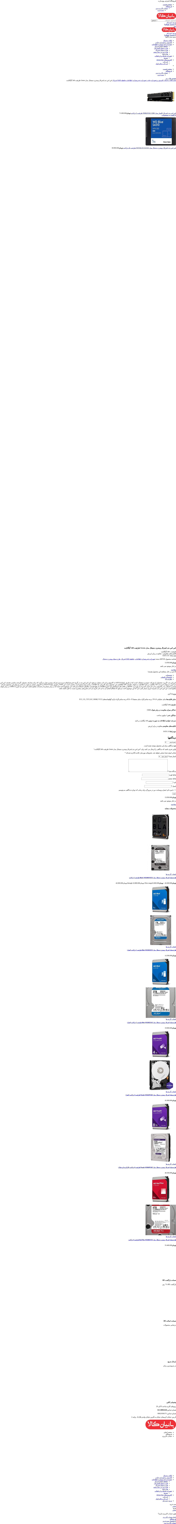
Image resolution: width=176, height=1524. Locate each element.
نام (174, 782)
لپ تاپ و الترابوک (162, 64)
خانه (174, 80)
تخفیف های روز (171, 78)
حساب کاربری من (162, 8)
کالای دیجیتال (168, 80)
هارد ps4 (165, 54)
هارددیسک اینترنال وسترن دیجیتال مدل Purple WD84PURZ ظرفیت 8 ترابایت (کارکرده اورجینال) (147, 1167)
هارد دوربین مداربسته (160, 52)
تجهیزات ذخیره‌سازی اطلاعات (136, 80)
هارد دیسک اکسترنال (161, 48)
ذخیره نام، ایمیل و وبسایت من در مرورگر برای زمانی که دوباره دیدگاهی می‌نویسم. (146, 790)
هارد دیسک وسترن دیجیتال (111, 659)
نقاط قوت (172, 775)
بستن (174, 1506)
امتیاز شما (172, 756)
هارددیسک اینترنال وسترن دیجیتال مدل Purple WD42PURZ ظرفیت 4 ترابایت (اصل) (151, 1095)
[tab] (86, 675)
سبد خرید (161, 10)
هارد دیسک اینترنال (161, 50)
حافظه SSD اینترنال (161, 46)
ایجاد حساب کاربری (169, 1517)
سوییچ (166, 58)
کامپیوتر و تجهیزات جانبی (154, 80)
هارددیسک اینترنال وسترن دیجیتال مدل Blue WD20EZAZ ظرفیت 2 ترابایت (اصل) (151, 1022)
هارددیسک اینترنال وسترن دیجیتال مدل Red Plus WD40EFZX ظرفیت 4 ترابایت (152, 1240)
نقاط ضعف (172, 779)
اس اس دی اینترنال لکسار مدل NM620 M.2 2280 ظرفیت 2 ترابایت (153, 113)
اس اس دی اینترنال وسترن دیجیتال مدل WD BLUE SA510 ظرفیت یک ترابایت (149, 148)
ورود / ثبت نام (167, 1501)
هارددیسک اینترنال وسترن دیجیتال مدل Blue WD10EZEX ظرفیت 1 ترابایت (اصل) (151, 950)
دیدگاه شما (172, 771)
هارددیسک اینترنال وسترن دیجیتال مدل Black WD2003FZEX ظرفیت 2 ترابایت (152, 877)
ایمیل (173, 786)
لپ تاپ (165, 62)
